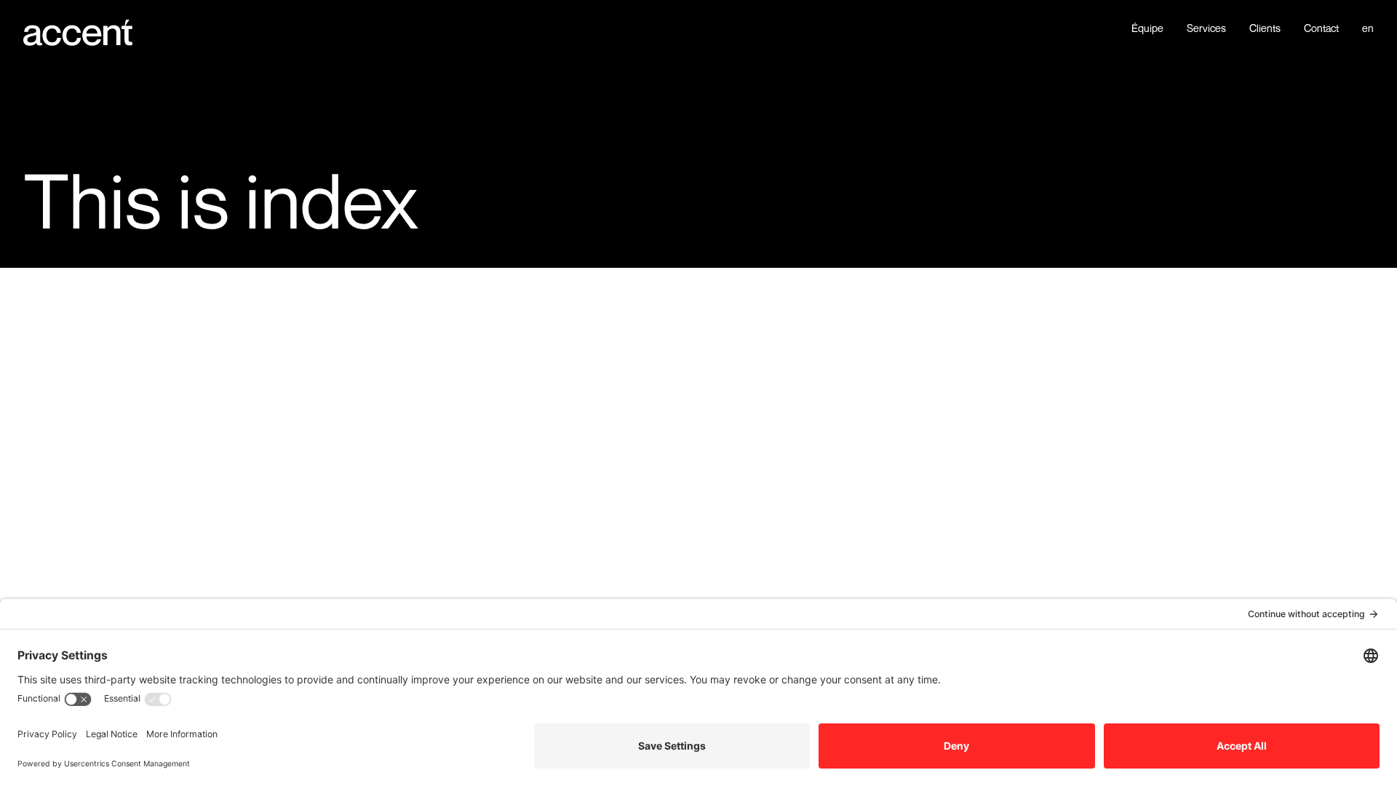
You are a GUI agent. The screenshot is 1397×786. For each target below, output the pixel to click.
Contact (1321, 28)
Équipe (1147, 28)
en (1368, 28)
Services (1206, 28)
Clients (1265, 28)
